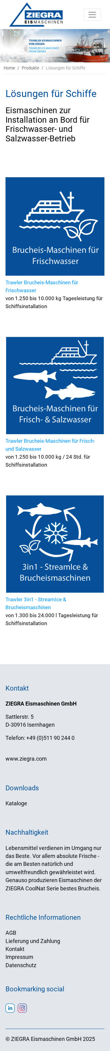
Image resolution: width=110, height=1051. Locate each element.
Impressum (19, 957)
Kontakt (15, 949)
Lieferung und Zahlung (33, 941)
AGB (11, 933)
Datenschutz (21, 965)
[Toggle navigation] (92, 15)
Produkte (30, 67)
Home (9, 67)
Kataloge (16, 803)
